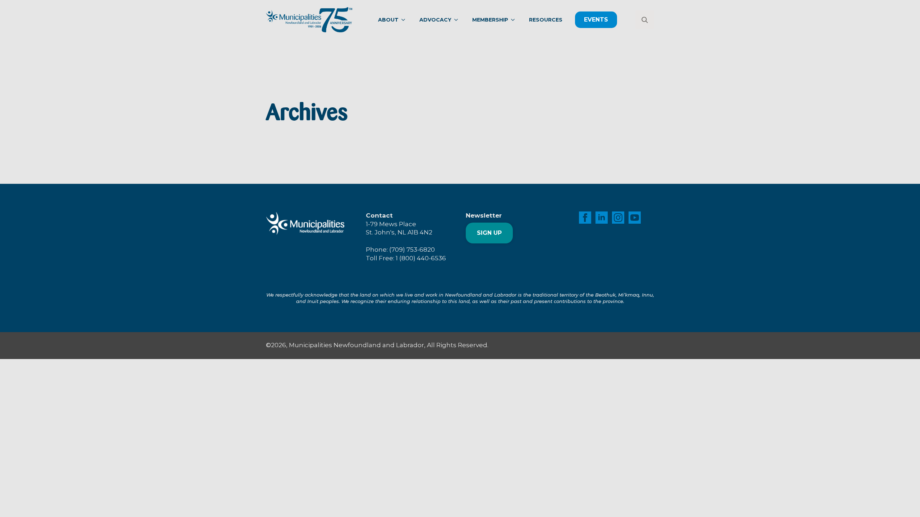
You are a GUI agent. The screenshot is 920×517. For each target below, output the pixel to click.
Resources (545, 20)
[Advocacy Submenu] (458, 19)
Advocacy (435, 20)
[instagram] (618, 217)
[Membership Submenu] (515, 19)
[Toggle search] (644, 19)
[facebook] (585, 217)
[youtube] (635, 217)
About (388, 20)
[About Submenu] (405, 19)
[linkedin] (601, 217)
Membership (490, 20)
